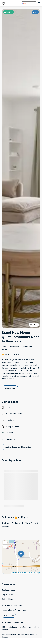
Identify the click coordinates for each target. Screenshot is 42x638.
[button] (24, 560)
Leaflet (14, 573)
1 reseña (15, 354)
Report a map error (34, 573)
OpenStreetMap (22, 573)
